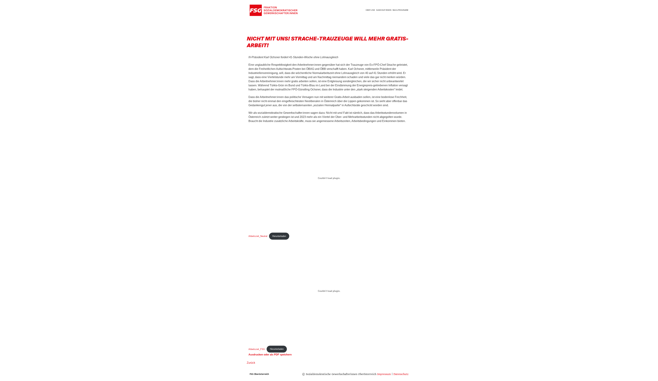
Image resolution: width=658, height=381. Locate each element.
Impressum (384, 374)
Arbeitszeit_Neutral (257, 236)
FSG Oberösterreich (259, 374)
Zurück (251, 362)
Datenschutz (400, 374)
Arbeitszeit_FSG (256, 349)
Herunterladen (279, 236)
